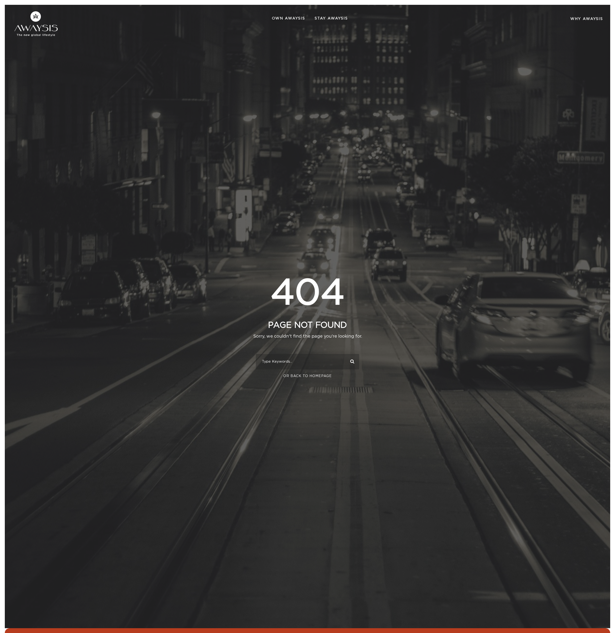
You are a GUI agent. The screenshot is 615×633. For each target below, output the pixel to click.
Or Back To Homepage (307, 376)
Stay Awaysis (331, 18)
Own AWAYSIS (288, 18)
